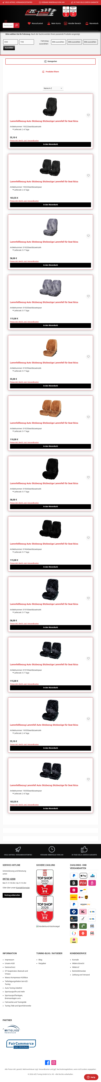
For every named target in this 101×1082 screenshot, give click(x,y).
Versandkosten (44, 1069)
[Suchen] (16, 25)
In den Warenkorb (50, 144)
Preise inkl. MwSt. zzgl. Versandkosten (24, 141)
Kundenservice (78, 953)
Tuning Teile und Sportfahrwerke (18, 1006)
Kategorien (52, 61)
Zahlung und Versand (81, 975)
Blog (40, 960)
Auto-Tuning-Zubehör (13, 988)
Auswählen (9, 48)
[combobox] (8, 25)
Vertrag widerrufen (12, 895)
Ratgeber (42, 963)
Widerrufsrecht (78, 963)
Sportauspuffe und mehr (15, 992)
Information (10, 953)
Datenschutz (10, 967)
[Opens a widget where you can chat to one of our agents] (91, 1077)
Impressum (9, 960)
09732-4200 (9, 879)
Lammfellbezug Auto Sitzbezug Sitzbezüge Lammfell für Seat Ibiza (44, 121)
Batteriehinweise (79, 971)
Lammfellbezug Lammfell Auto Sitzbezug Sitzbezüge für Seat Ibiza (44, 725)
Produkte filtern (52, 72)
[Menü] (6, 21)
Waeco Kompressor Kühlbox (16, 977)
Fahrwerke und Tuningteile (15, 1002)
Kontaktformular (23, 888)
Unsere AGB (10, 963)
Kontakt (75, 960)
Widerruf (75, 967)
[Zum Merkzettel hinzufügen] (88, 115)
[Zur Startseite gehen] (40, 12)
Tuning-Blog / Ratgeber (49, 953)
